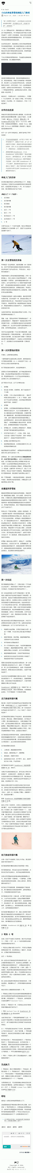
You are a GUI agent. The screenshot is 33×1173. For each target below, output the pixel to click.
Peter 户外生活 (13, 119)
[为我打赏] (15, 1162)
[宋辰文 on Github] (18, 1162)
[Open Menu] (30, 3)
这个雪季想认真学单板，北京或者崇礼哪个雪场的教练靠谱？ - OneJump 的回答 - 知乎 (17, 1120)
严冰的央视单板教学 (12, 139)
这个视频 (8, 1089)
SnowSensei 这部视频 (8, 687)
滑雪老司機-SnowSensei (14, 152)
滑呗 (13, 1109)
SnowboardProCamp (8, 121)
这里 (23, 1051)
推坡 (21, 925)
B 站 (25, 152)
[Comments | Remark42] (16, 1143)
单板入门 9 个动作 (15, 705)
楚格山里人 (23, 119)
